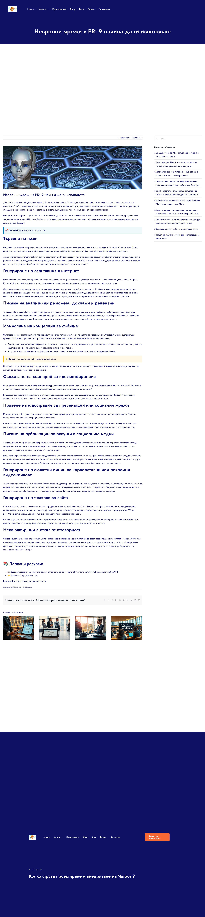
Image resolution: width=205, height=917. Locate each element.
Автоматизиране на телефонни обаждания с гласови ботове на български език (89, 628)
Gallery (20, 628)
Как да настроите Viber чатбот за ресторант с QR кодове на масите (16, 628)
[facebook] (30, 869)
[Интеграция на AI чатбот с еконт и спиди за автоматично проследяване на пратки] (54, 628)
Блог (20, 587)
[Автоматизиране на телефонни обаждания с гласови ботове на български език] (90, 628)
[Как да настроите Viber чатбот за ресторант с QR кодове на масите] (18, 628)
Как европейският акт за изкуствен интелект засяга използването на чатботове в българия (125, 628)
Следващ (136, 137)
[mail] (41, 869)
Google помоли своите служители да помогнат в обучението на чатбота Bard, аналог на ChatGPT (72, 572)
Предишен (124, 137)
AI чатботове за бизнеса (33, 230)
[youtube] (33, 869)
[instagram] (37, 869)
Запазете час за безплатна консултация (37, 359)
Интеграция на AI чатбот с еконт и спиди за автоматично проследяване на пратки (52, 628)
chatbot (7, 587)
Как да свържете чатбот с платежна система (176, 229)
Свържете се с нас (28, 575)
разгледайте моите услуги (33, 581)
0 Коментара (27, 587)
